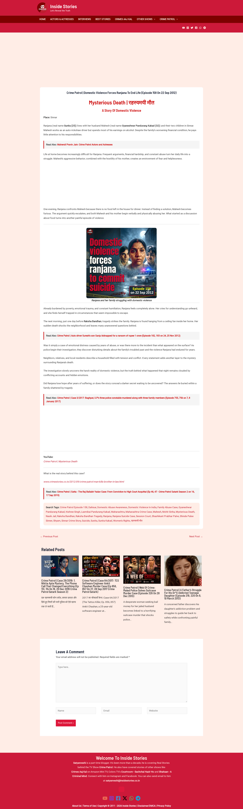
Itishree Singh (73, 511)
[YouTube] (183, 27)
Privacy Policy (164, 805)
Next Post (196, 536)
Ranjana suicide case (123, 516)
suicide (86, 520)
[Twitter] (192, 27)
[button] (153, 19)
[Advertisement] (121, 64)
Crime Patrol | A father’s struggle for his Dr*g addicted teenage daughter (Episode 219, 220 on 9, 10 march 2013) (183, 594)
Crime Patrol (167, 19)
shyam (56, 520)
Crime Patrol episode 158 (73, 507)
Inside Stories (63, 6)
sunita (94, 520)
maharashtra (118, 511)
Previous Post (49, 536)
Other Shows (144, 19)
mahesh (157, 511)
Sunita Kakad (105, 520)
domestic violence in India (142, 507)
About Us (76, 805)
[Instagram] (187, 27)
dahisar (92, 507)
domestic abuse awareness (112, 507)
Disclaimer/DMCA (146, 805)
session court (143, 516)
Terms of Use (89, 805)
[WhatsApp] (200, 27)
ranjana (107, 516)
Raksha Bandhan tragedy (89, 516)
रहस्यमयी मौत (136, 520)
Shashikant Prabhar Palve (165, 516)
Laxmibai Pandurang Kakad (95, 511)
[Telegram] (204, 27)
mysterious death (185, 511)
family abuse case (168, 507)
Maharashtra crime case (139, 511)
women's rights (121, 520)
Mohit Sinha (168, 511)
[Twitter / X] (124, 798)
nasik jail (51, 516)
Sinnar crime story (71, 520)
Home (42, 19)
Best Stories (103, 19)
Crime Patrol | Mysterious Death (60, 461)
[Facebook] (196, 27)
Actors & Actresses (62, 19)
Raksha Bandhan (66, 516)
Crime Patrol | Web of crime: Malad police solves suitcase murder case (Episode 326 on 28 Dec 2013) (141, 592)
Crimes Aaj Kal (123, 19)
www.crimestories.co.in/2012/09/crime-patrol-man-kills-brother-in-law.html (83, 481)
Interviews (84, 19)
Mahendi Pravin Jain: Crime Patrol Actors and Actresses (84, 144)
